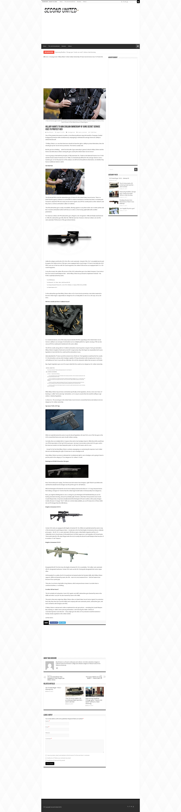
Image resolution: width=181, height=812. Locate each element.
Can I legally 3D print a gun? (127, 208)
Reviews (79, 1)
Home (46, 57)
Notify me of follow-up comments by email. (59, 758)
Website (47, 732)
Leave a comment (82, 132)
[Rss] (121, 2)
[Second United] (61, 10)
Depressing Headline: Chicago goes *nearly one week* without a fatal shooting (94, 701)
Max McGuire (50, 132)
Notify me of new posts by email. (56, 760)
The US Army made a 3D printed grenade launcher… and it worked (74, 700)
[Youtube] (127, 2)
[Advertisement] (77, 20)
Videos (84, 1)
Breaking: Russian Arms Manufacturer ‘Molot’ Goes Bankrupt (71, 52)
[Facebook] (123, 2)
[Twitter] (125, 2)
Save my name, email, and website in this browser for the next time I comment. (68, 755)
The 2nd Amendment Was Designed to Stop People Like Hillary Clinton (55, 678)
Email (47, 727)
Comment (48, 738)
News (61, 1)
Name (47, 721)
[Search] (138, 1)
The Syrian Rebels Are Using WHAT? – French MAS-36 (94, 677)
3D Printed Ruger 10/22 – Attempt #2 (119, 178)
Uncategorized (53, 57)
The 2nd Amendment (69, 1)
